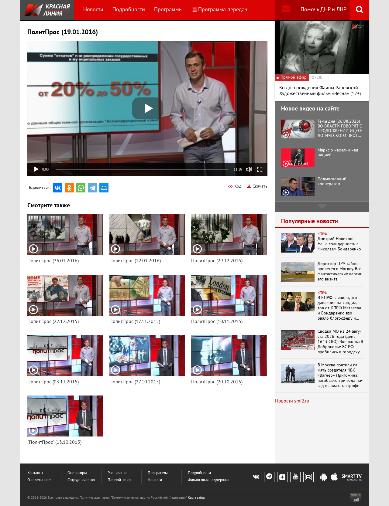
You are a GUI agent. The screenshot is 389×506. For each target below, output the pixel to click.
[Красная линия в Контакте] (256, 477)
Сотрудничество (81, 480)
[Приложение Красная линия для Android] (323, 477)
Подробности (128, 9)
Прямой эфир (119, 480)
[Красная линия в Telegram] (269, 477)
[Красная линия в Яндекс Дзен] (282, 477)
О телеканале (39, 480)
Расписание (118, 473)
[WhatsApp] (80, 187)
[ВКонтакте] (57, 187)
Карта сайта (196, 498)
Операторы (77, 473)
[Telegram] (92, 187)
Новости (93, 9)
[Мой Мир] (103, 187)
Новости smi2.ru (292, 401)
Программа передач (222, 9)
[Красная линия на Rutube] (308, 477)
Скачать (260, 186)
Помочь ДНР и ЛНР (323, 9)
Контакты (35, 473)
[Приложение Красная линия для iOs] (334, 477)
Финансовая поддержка (208, 480)
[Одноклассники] (69, 187)
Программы (168, 9)
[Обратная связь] (286, 10)
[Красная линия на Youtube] (295, 477)
